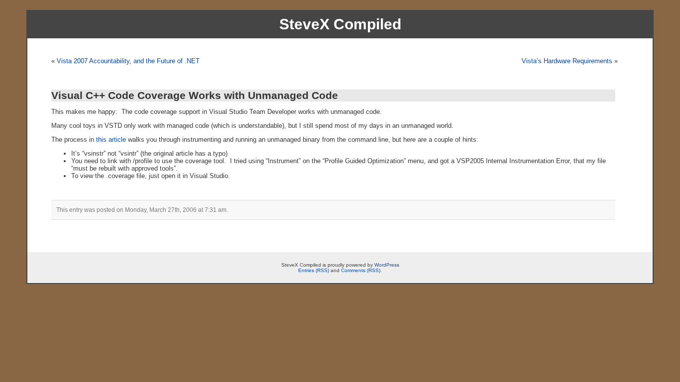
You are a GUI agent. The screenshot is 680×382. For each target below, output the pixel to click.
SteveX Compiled (340, 24)
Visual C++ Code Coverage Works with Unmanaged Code (194, 95)
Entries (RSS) (313, 270)
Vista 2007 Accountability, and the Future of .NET (128, 61)
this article (111, 139)
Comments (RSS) (360, 270)
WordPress (386, 265)
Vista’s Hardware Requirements (567, 61)
